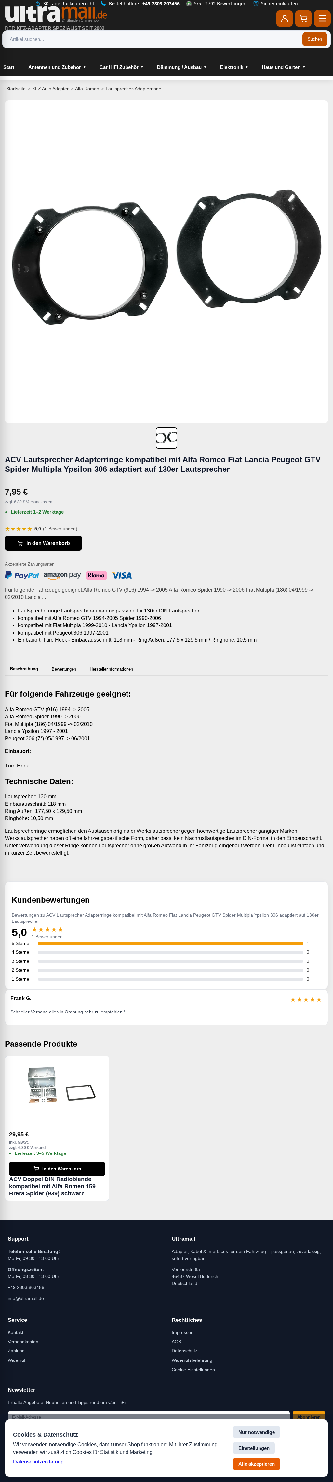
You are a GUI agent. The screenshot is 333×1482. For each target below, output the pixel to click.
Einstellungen (254, 1448)
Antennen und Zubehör (54, 67)
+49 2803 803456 (26, 1287)
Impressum (183, 1332)
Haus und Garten (281, 67)
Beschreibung (24, 668)
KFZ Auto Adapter (50, 88)
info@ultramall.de (26, 1298)
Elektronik (231, 67)
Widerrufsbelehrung (192, 1360)
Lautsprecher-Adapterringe (133, 88)
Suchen (315, 39)
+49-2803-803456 (161, 3)
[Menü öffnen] (322, 18)
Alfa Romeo (87, 88)
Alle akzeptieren (256, 1464)
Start (8, 67)
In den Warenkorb (48, 543)
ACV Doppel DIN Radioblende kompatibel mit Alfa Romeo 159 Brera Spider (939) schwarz (52, 1186)
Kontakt (15, 1332)
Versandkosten (23, 1341)
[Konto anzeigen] (284, 18)
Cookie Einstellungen (193, 1369)
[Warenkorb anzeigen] (303, 18)
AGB (176, 1341)
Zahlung (16, 1350)
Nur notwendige (256, 1432)
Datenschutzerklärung (38, 1461)
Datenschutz (184, 1350)
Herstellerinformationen (111, 669)
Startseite (16, 88)
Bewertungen (64, 669)
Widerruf (16, 1360)
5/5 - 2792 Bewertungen (220, 3)
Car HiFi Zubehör (119, 67)
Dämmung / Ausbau (179, 67)
